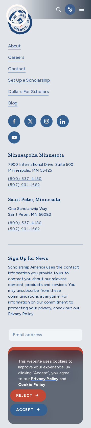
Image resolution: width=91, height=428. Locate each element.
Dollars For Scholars (28, 91)
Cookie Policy (31, 384)
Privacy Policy (44, 378)
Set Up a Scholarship (29, 80)
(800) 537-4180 (25, 178)
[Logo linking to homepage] (17, 9)
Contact (17, 69)
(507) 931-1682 (24, 185)
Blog (12, 103)
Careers (16, 57)
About (14, 46)
